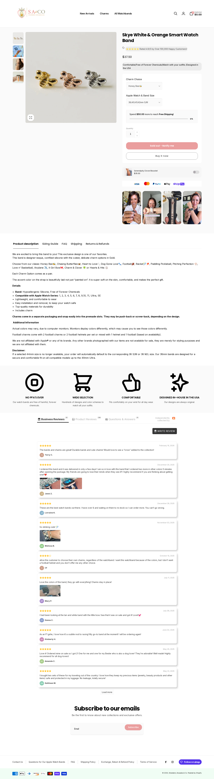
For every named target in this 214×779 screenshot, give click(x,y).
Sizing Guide (50, 244)
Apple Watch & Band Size (140, 95)
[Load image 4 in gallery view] (18, 64)
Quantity (129, 128)
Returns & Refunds (97, 244)
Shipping (76, 244)
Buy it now (161, 156)
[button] (175, 13)
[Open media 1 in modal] (70, 77)
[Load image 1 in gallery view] (18, 38)
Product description (26, 244)
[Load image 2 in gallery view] (18, 51)
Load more (107, 692)
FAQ (64, 244)
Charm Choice (134, 79)
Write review (166, 431)
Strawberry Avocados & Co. (178, 773)
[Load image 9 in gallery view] (18, 77)
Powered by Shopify (195, 773)
